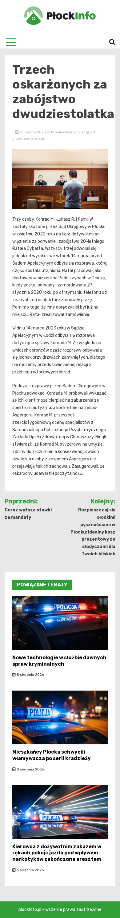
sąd (42, 138)
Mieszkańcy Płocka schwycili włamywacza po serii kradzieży (51, 755)
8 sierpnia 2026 (30, 674)
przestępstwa (24, 138)
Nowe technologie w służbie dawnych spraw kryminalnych (59, 661)
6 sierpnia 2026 (30, 870)
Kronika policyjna (66, 132)
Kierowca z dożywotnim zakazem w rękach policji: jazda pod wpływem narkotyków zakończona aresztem (56, 853)
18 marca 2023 (33, 132)
